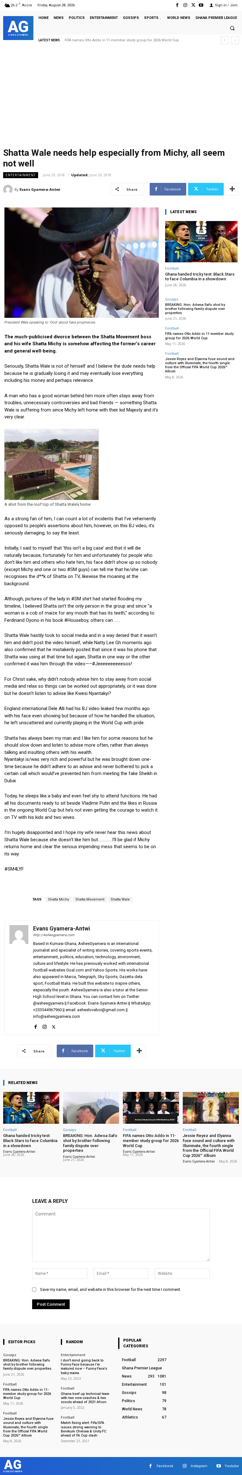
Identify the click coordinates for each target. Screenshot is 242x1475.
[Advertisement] (121, 98)
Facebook (165, 1466)
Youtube (232, 1466)
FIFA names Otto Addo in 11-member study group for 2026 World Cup (199, 336)
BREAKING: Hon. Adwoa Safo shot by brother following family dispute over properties (195, 309)
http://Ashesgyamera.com (53, 935)
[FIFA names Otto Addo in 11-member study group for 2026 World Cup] (151, 1108)
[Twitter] (193, 5)
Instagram (199, 1466)
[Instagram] (185, 5)
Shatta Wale (120, 899)
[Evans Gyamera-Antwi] (8, 189)
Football (172, 268)
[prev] (225, 40)
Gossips (171, 299)
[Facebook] (177, 5)
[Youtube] (201, 5)
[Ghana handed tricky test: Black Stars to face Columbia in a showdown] (201, 241)
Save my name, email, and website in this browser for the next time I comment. (110, 1289)
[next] (235, 40)
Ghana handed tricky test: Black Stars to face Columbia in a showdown (199, 277)
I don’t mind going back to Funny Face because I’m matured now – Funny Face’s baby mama (84, 1366)
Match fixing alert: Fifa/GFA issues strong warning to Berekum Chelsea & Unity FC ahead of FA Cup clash (83, 1429)
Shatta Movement (89, 899)
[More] (232, 189)
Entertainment (21, 175)
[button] (232, 28)
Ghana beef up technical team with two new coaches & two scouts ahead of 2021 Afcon (85, 1398)
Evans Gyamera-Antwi (40, 189)
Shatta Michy (58, 899)
